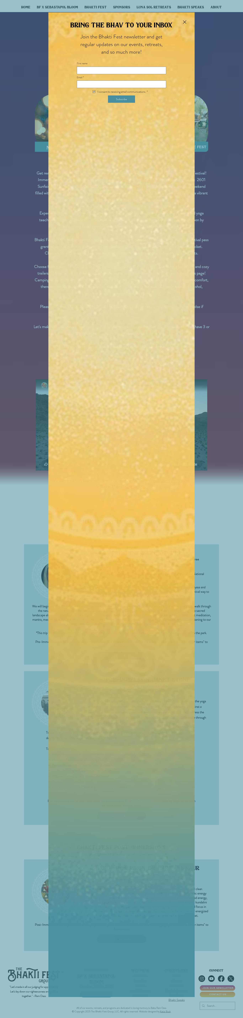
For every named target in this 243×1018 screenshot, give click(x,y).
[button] (184, 22)
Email (80, 77)
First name (82, 63)
